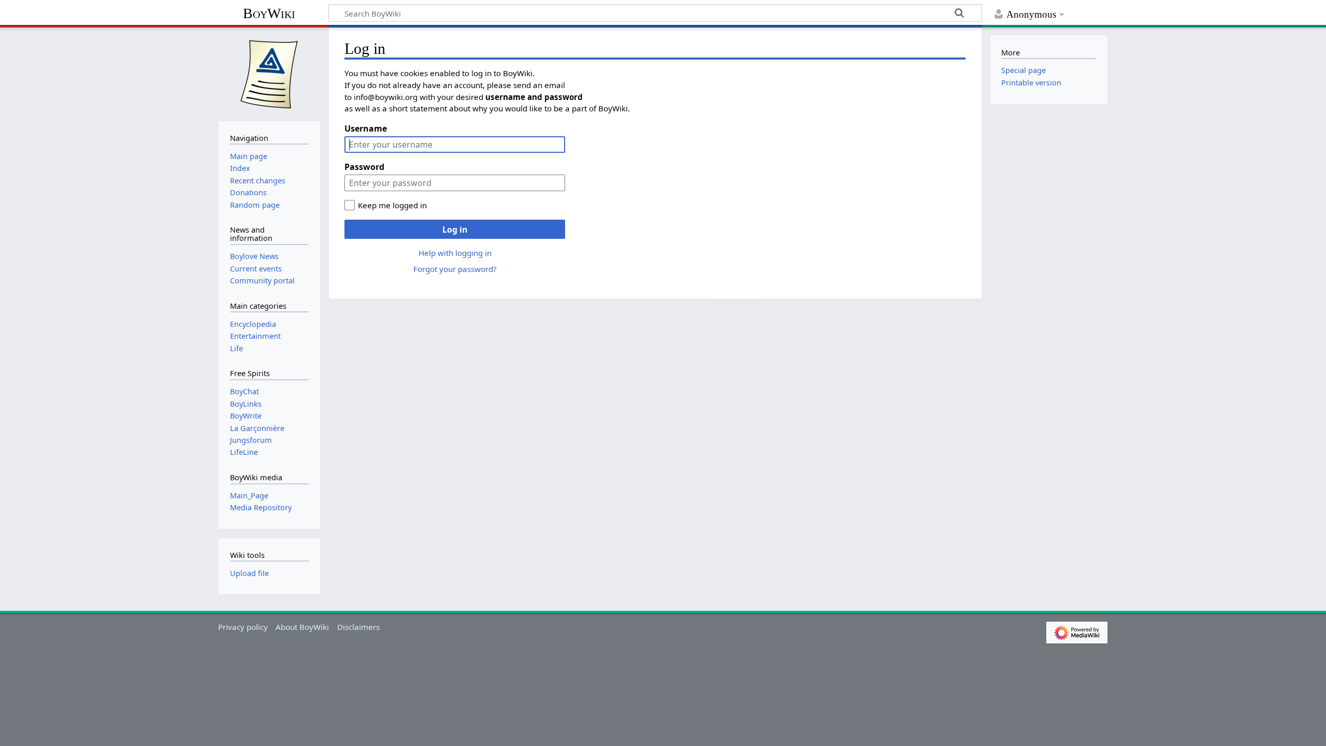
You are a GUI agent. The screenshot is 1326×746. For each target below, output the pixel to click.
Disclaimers (358, 627)
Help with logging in (455, 253)
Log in (455, 229)
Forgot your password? (455, 269)
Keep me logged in (392, 205)
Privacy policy (243, 627)
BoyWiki (269, 13)
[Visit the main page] (269, 73)
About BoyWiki (302, 627)
